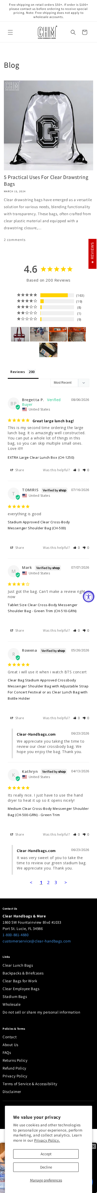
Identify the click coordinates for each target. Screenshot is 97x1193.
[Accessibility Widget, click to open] (88, 596)
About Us (10, 1044)
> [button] (65, 882)
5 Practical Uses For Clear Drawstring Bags (46, 180)
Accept (46, 1153)
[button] (10, 32)
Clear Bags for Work (20, 980)
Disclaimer (12, 1091)
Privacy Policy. (47, 1140)
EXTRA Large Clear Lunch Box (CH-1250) (41, 457)
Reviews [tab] (17, 371)
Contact (10, 1036)
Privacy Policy (15, 1075)
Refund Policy (14, 1068)
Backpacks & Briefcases (23, 973)
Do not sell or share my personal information (41, 1012)
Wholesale (11, 1004)
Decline (46, 1167)
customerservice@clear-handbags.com (37, 941)
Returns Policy (15, 1060)
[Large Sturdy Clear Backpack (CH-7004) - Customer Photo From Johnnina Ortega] (39, 334)
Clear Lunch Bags (18, 965)
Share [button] (19, 470)
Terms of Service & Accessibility (30, 1083)
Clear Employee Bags (21, 988)
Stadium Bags (15, 996)
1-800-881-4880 (15, 934)
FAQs (7, 1052)
